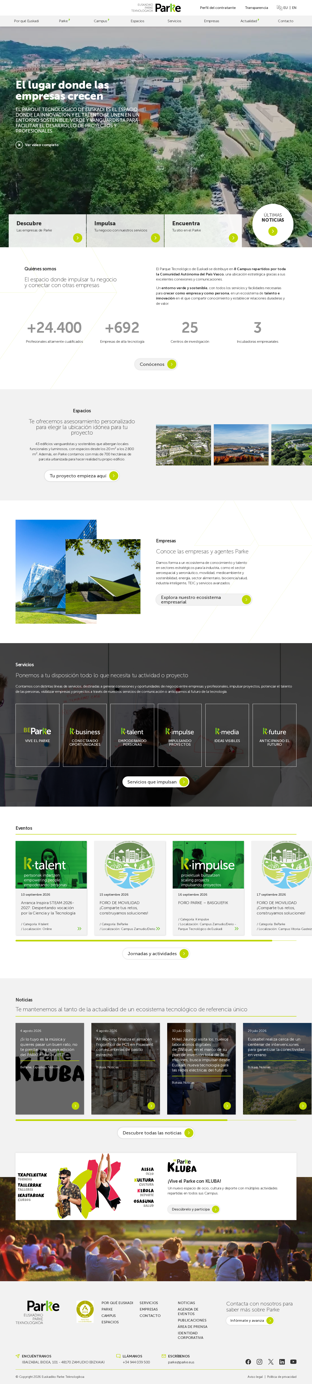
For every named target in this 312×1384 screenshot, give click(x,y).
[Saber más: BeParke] (37, 743)
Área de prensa (192, 1326)
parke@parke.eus (181, 1362)
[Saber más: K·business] (85, 747)
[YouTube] (293, 1362)
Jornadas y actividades (152, 953)
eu (285, 8)
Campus (100, 21)
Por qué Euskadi (26, 21)
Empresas (211, 21)
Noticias (53, 1067)
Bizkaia (101, 1067)
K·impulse (202, 919)
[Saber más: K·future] (274, 747)
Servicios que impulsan (152, 782)
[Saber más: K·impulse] (179, 747)
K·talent (43, 924)
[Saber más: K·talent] (132, 747)
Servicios (174, 21)
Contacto (285, 21)
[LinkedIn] (282, 1362)
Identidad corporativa (190, 1335)
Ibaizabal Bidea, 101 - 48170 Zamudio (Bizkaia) (63, 1362)
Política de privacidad (281, 1377)
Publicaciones (192, 1320)
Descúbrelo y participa (191, 1209)
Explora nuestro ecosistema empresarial (191, 600)
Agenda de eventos (188, 1311)
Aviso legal (255, 1377)
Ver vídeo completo (41, 145)
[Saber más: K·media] (227, 743)
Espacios (137, 21)
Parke (63, 21)
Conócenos (152, 364)
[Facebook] (248, 1362)
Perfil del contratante (218, 7)
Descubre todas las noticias (152, 1133)
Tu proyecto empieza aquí (78, 476)
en (294, 8)
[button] (304, 445)
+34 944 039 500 (136, 1362)
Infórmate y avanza (247, 1320)
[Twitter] (271, 1362)
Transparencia (256, 7)
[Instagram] (259, 1362)
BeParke (122, 924)
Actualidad (249, 21)
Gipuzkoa (40, 1067)
